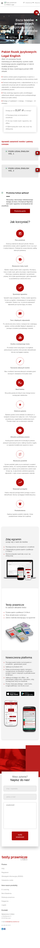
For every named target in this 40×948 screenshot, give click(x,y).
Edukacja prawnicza (8, 897)
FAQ (3, 868)
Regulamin (5, 872)
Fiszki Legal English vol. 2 (18, 169)
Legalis (4, 905)
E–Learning (5, 889)
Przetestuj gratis (20, 211)
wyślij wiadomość (20, 836)
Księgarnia (5, 901)
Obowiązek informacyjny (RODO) (12, 876)
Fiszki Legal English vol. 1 (18, 152)
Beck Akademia (6, 893)
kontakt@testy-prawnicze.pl (12, 921)
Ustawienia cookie (7, 880)
